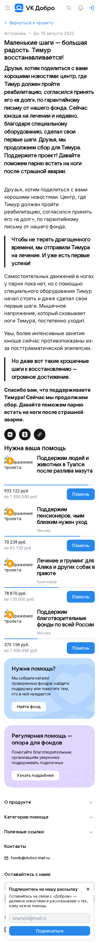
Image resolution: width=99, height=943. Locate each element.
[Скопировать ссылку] (39, 434)
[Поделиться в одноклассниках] (25, 434)
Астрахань (15, 33)
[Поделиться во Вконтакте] (10, 434)
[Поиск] (70, 8)
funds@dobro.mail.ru (30, 858)
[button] (49, 802)
